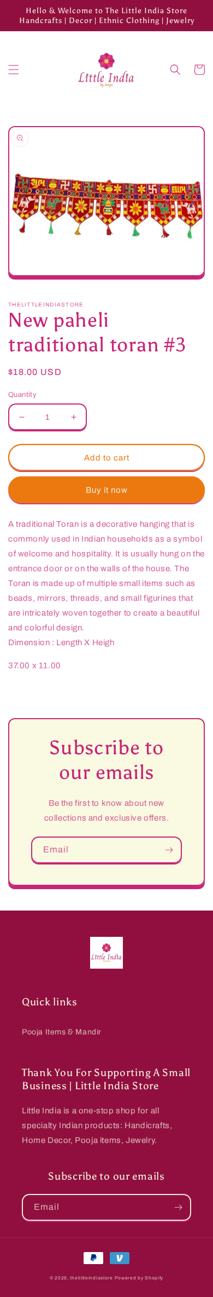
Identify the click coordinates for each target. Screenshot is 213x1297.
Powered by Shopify (139, 1278)
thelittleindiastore (91, 1278)
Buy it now (107, 490)
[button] (14, 70)
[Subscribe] (169, 850)
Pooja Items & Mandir (62, 1032)
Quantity (22, 395)
